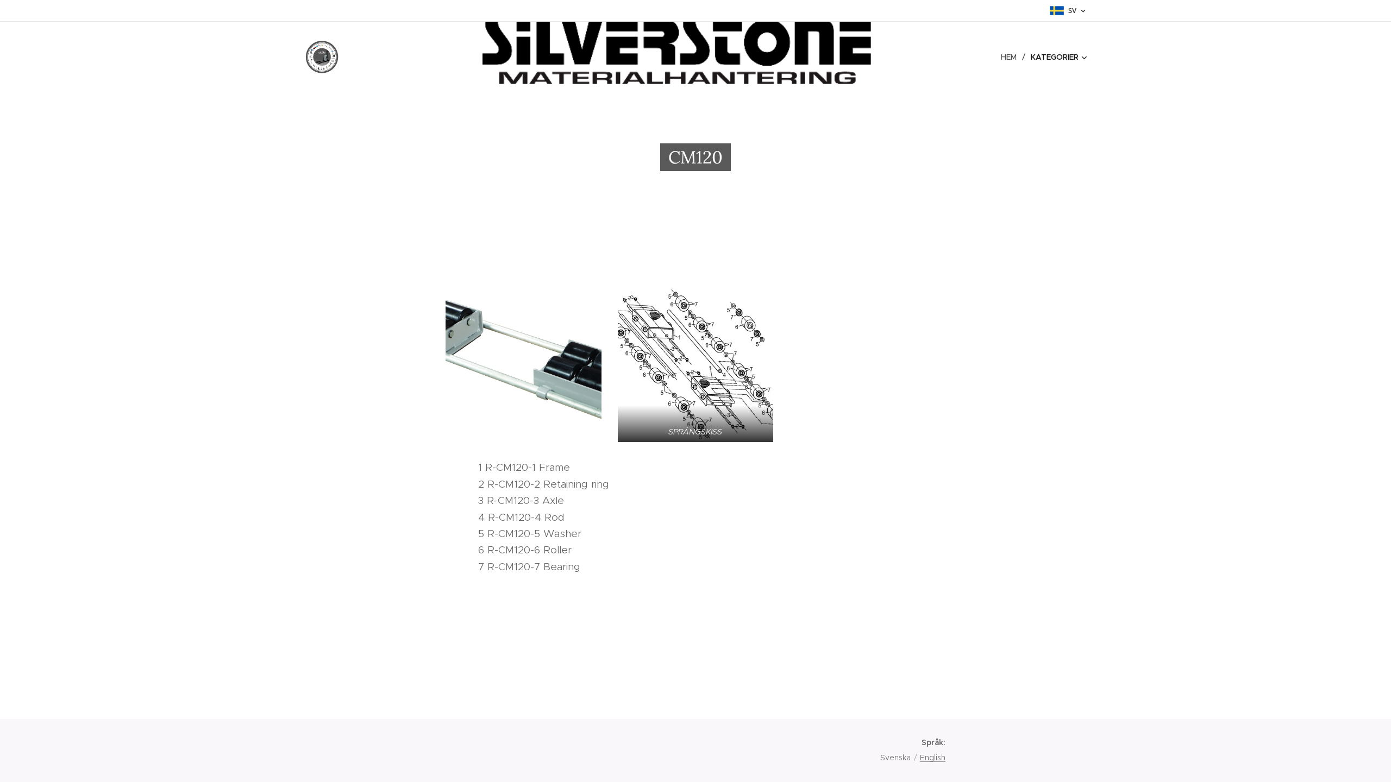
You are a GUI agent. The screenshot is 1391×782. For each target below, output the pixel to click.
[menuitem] (1011, 57)
